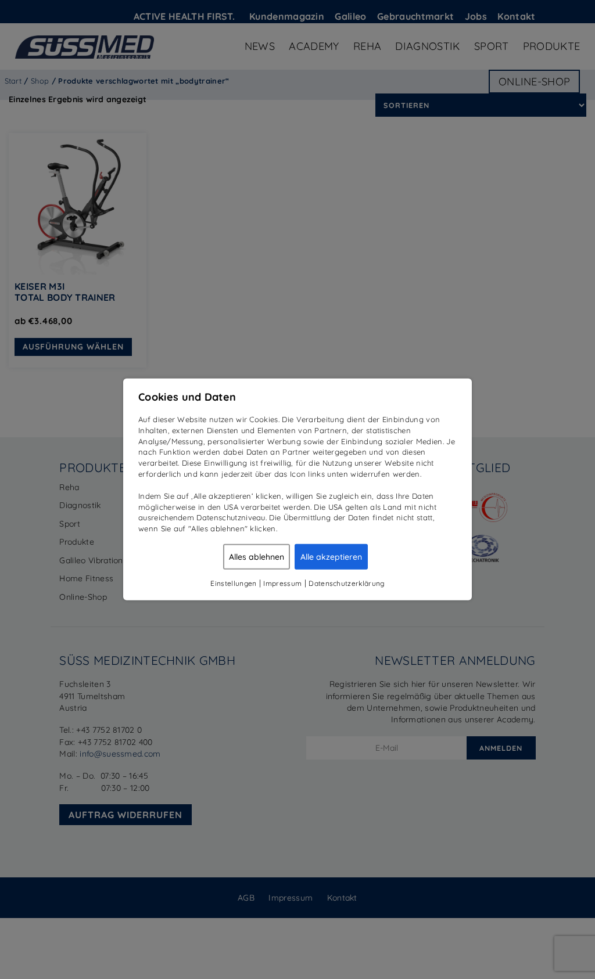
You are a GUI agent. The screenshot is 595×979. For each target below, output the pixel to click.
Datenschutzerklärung (346, 583)
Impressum (282, 583)
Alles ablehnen (256, 557)
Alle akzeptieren (331, 557)
